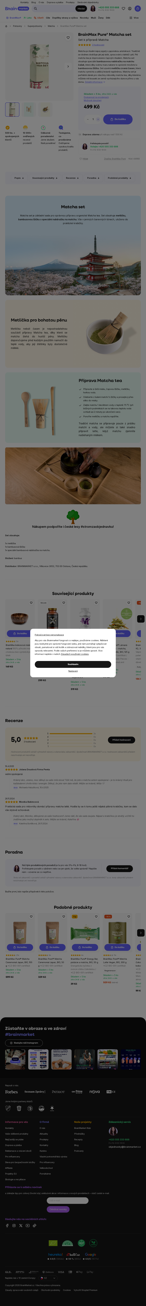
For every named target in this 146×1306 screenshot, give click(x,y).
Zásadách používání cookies (75, 654)
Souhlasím (73, 664)
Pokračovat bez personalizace (49, 635)
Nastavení (73, 671)
